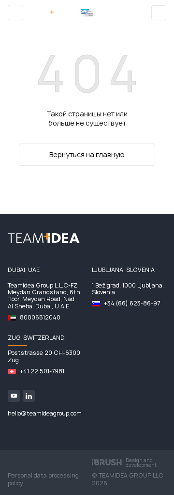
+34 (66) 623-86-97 (132, 303)
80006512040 (40, 317)
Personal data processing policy (43, 479)
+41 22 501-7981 (42, 371)
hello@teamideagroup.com (45, 413)
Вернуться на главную (87, 154)
